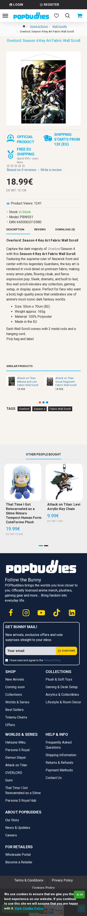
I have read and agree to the (35, 660)
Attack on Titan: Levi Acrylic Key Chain (63, 506)
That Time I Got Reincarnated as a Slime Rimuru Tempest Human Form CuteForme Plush (23, 513)
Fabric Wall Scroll (60, 408)
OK (81, 894)
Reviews (40, 229)
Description (15, 229)
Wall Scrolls (59, 26)
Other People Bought (43, 454)
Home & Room (39, 26)
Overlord (24, 408)
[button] (40, 402)
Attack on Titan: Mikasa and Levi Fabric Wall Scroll (27, 382)
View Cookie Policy (29, 908)
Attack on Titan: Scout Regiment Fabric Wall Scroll (65, 382)
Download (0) (65, 229)
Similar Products (19, 366)
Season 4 (39, 408)
